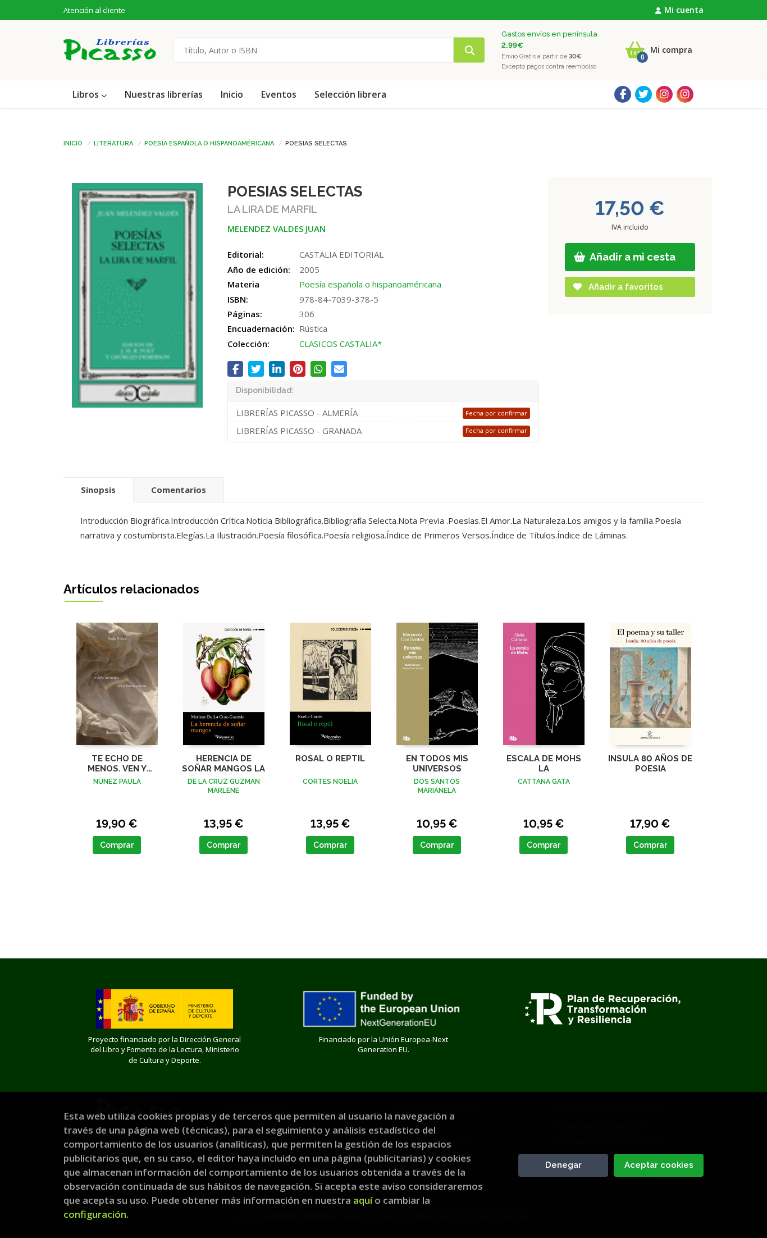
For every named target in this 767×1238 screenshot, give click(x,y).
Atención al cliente (94, 10)
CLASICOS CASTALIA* (340, 343)
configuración (94, 1214)
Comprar (117, 844)
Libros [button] (86, 94)
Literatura (113, 143)
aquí (362, 1200)
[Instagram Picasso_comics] (685, 94)
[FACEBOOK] (622, 94)
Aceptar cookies (658, 1165)
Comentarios (178, 489)
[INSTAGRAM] (664, 94)
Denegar (563, 1165)
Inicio (73, 143)
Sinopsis (98, 489)
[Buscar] (469, 50)
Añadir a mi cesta (631, 257)
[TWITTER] (643, 94)
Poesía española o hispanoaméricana (209, 143)
